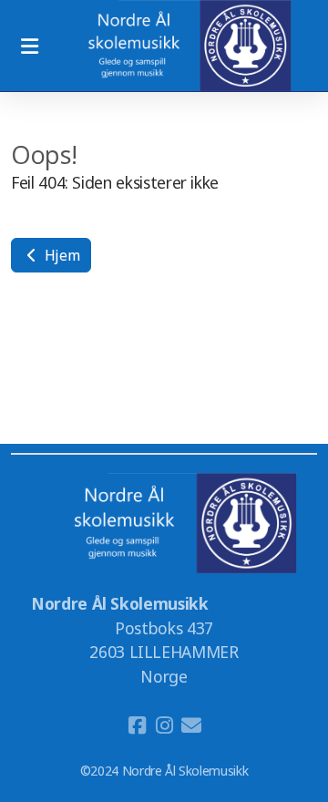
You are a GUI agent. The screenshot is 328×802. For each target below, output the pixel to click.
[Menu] (29, 45)
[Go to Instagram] (164, 725)
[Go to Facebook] (136, 725)
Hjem (60, 255)
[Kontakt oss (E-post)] (191, 725)
